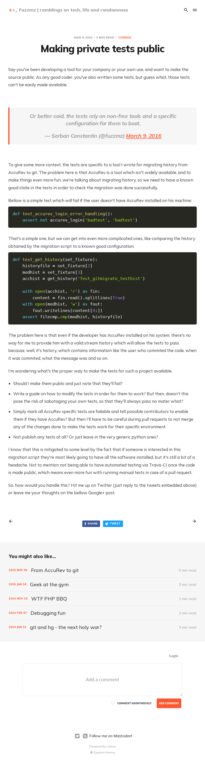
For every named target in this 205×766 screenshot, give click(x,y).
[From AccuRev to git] (102, 570)
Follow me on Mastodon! (110, 736)
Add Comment (169, 703)
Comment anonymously (134, 703)
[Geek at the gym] (102, 585)
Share (93, 523)
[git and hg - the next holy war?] (102, 627)
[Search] (186, 10)
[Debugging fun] (102, 613)
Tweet (115, 523)
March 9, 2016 (143, 135)
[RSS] (85, 736)
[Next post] (192, 521)
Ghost (111, 746)
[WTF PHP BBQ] (102, 599)
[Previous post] (12, 521)
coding (124, 37)
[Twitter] (77, 736)
